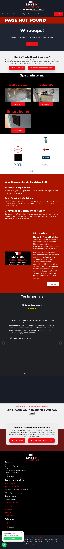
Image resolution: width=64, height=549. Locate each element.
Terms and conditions (11, 502)
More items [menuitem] (37, 14)
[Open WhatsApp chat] (4, 544)
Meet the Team (9, 512)
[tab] (22, 373)
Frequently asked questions (13, 506)
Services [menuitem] (9, 14)
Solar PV (46, 85)
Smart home (18, 111)
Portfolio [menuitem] (30, 14)
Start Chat (13, 538)
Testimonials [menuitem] (17, 14)
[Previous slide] (3, 343)
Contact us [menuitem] (58, 14)
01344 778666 (37, 9)
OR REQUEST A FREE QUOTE (42, 68)
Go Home (32, 44)
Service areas (9, 515)
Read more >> (18, 104)
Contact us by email (12, 486)
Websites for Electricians (32, 545)
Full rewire (18, 85)
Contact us (53, 284)
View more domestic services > (14, 478)
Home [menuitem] (3, 14)
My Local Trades (52, 543)
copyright (51, 541)
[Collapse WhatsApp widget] (22, 533)
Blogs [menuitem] (24, 14)
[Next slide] (60, 343)
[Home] (32, 4)
